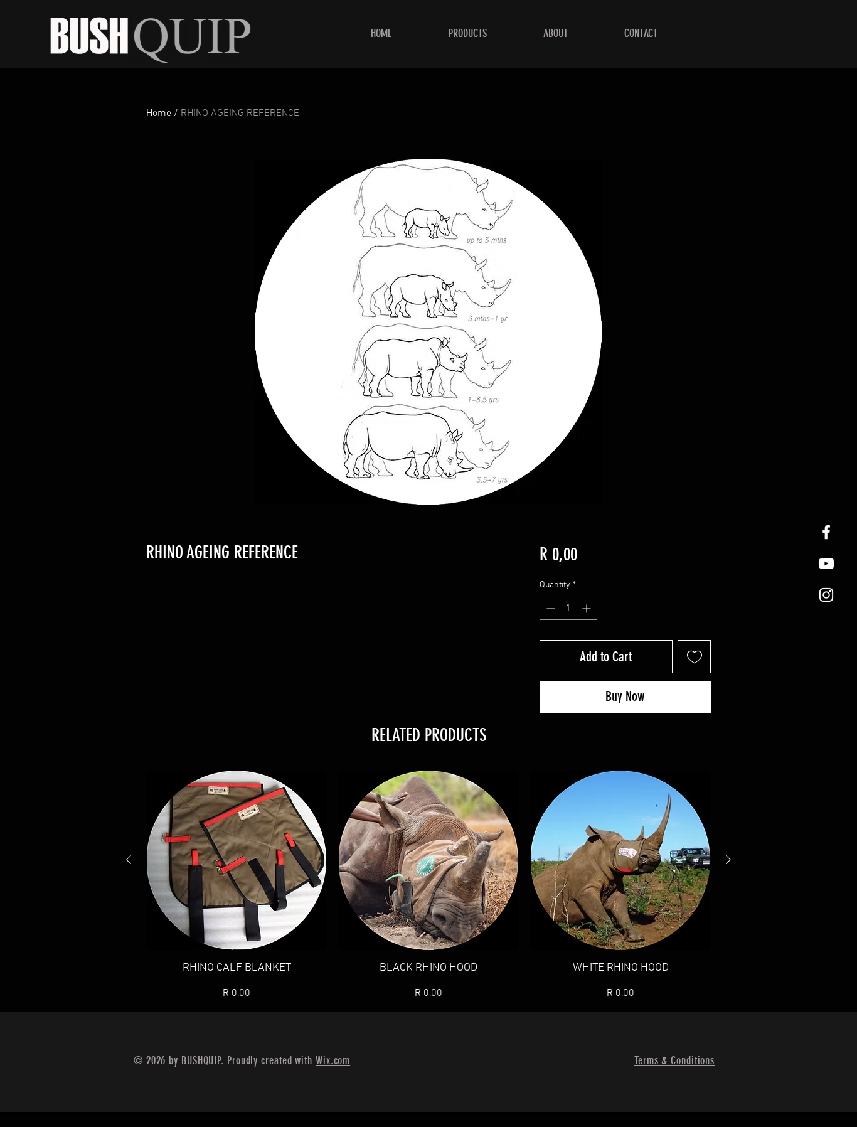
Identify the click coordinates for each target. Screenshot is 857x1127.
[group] (428, 885)
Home (158, 113)
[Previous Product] (128, 859)
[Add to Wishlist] (694, 656)
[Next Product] (728, 859)
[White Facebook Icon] (826, 532)
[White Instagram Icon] (826, 594)
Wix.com (333, 1060)
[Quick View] (236, 860)
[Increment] (587, 608)
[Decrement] (549, 608)
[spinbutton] (568, 608)
